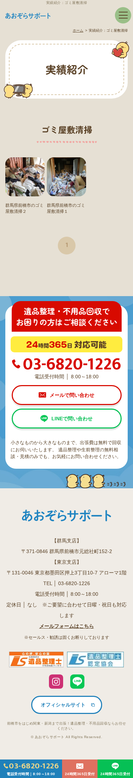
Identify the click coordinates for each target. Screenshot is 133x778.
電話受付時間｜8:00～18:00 (33, 767)
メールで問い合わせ (72, 395)
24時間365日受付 (80, 774)
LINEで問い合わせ (72, 418)
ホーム (78, 30)
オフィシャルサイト (63, 705)
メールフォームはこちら (66, 626)
